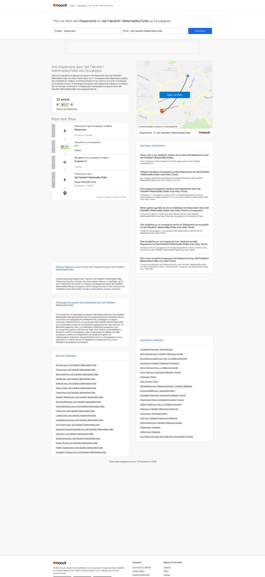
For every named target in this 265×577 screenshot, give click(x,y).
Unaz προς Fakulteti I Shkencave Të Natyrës (158, 418)
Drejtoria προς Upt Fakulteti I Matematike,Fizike (76, 383)
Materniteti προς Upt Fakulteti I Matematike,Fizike (77, 374)
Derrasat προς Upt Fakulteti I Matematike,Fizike (76, 365)
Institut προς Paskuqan (150, 432)
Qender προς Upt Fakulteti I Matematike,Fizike (75, 379)
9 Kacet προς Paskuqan (150, 427)
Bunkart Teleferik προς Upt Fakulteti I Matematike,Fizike (79, 397)
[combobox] (92, 31)
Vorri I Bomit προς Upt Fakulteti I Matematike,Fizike (78, 425)
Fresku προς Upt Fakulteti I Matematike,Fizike (75, 411)
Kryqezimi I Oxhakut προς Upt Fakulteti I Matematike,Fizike (81, 452)
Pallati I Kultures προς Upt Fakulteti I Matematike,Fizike (79, 448)
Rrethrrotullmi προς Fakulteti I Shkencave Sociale (161, 423)
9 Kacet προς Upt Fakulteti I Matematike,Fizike (75, 370)
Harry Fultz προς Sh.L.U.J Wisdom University (159, 368)
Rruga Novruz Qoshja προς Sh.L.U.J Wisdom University (163, 358)
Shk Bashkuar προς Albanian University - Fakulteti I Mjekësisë (166, 386)
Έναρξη (58, 31)
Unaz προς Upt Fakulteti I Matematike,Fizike (74, 434)
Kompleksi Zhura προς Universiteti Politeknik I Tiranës (163, 395)
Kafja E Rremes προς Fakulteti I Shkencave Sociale (161, 354)
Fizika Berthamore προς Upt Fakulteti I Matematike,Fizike (80, 406)
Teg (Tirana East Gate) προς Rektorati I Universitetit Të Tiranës (166, 437)
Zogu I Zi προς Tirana (149, 381)
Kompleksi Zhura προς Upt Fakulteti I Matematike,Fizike (79, 420)
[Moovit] (60, 5)
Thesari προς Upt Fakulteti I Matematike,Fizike (75, 392)
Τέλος (125, 31)
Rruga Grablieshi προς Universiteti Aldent (157, 391)
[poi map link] (175, 99)
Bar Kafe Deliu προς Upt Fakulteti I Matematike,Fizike (78, 402)
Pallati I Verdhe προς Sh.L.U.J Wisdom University (161, 404)
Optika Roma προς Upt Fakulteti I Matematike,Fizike (78, 438)
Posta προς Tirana (148, 377)
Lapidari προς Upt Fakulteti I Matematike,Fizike (76, 415)
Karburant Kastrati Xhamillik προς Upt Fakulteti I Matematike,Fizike (84, 429)
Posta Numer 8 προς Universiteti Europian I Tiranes (162, 400)
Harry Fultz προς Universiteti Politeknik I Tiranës (160, 372)
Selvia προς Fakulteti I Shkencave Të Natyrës (159, 409)
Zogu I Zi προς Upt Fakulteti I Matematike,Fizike (76, 388)
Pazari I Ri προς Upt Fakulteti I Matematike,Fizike (76, 443)
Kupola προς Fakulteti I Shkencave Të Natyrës (159, 363)
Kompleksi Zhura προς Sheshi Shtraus (156, 349)
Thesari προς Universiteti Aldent (153, 414)
